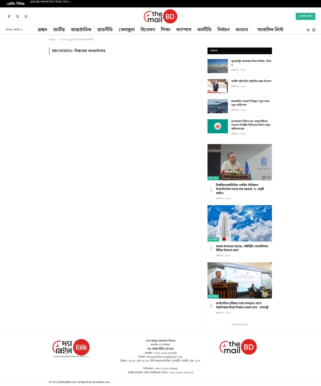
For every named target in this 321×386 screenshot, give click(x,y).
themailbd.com (100, 382)
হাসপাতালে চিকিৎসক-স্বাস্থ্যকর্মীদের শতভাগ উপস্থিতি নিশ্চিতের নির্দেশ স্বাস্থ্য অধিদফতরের (250, 125)
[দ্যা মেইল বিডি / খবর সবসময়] (160, 16)
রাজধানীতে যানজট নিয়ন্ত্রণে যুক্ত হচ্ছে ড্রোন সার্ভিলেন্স (250, 103)
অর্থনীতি (204, 30)
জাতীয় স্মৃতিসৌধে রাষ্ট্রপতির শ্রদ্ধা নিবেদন (251, 81)
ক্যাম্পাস (183, 30)
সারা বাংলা (213, 178)
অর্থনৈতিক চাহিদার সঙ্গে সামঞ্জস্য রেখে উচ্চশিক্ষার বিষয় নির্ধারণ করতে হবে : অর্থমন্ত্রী (242, 306)
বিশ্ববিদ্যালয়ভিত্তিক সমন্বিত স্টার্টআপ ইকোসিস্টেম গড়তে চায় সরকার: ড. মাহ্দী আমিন (240, 189)
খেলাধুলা (127, 30)
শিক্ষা (165, 30)
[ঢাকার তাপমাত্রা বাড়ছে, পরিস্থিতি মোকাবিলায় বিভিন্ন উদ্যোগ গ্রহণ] (239, 223)
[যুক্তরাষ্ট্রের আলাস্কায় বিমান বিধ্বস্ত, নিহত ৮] (217, 66)
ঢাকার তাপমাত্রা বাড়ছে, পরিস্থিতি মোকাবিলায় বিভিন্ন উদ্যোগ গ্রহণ (242, 249)
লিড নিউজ (213, 239)
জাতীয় (59, 30)
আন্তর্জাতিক (81, 30)
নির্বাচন (224, 30)
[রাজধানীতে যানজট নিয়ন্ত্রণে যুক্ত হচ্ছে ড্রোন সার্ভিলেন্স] (217, 106)
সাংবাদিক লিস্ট (305, 16)
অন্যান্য (242, 30)
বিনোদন (148, 30)
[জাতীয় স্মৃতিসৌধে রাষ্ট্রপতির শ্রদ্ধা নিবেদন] (217, 86)
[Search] (308, 30)
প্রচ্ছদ (42, 30)
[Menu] (313, 30)
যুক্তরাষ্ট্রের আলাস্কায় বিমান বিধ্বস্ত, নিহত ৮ (50, 2)
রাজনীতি (105, 30)
